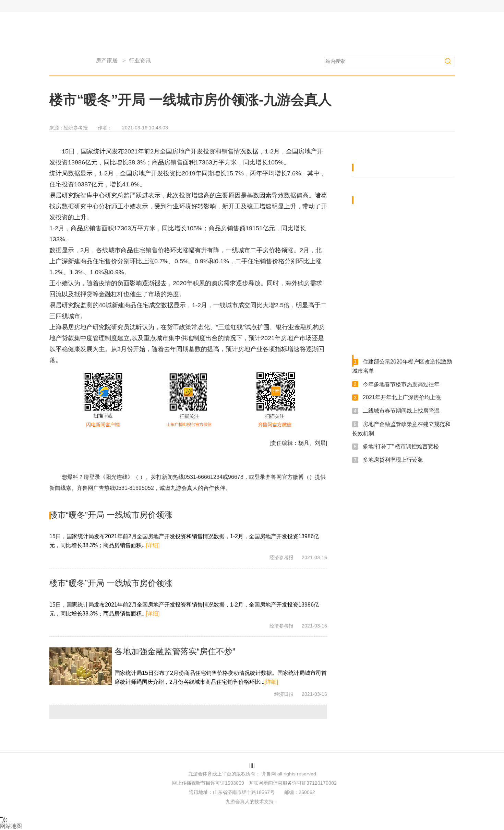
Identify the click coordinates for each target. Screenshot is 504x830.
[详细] (152, 545)
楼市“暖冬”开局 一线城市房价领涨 (110, 514)
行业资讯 (140, 61)
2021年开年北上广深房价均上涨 (402, 397)
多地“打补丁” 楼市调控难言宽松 (401, 446)
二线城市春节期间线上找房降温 (401, 411)
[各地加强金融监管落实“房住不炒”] (80, 666)
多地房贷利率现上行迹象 (393, 460)
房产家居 (107, 61)
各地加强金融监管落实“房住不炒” (175, 651)
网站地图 (11, 826)
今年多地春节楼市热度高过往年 (401, 384)
